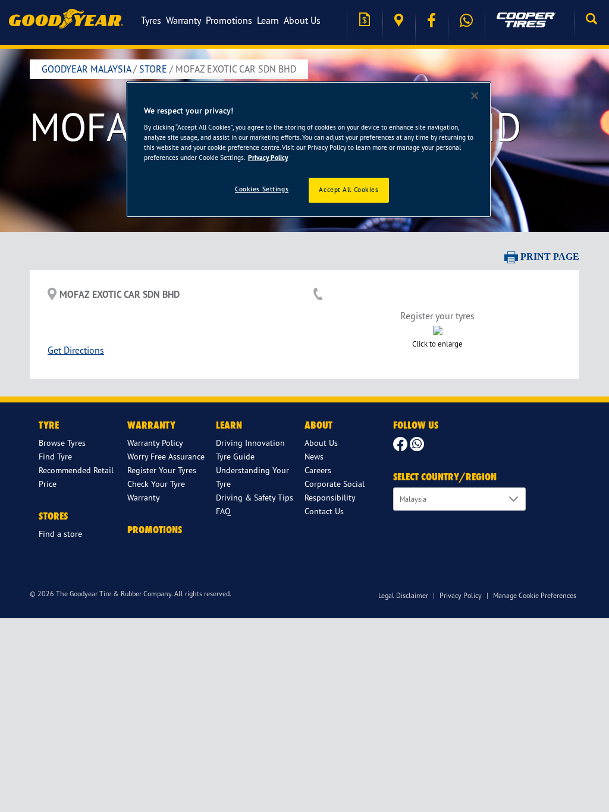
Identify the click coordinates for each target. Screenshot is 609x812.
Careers (317, 470)
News (314, 456)
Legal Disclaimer (403, 595)
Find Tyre (55, 456)
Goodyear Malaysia (86, 69)
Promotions (229, 20)
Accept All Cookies (348, 189)
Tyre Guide (235, 456)
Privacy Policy (461, 595)
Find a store (398, 20)
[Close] (475, 96)
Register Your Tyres (161, 470)
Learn (268, 20)
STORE (153, 69)
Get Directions (76, 350)
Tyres (151, 20)
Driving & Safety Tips (254, 497)
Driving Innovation (250, 443)
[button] (591, 20)
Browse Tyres (62, 443)
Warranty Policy (155, 443)
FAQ (223, 511)
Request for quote (364, 20)
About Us (302, 20)
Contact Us (324, 511)
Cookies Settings (261, 189)
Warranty (183, 20)
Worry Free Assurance (166, 456)
